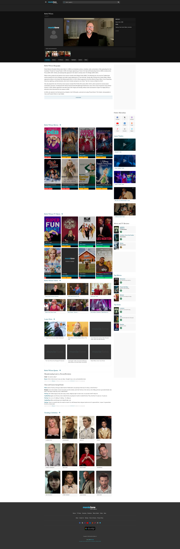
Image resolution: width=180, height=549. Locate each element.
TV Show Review (123, 229)
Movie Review (123, 236)
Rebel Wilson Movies (51, 125)
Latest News (48, 319)
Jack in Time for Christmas (50, 184)
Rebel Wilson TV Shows (52, 214)
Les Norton (99, 242)
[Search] (118, 2)
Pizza (81, 242)
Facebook (117, 119)
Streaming (84, 513)
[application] (89, 32)
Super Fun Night (48, 242)
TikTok (95, 523)
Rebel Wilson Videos (51, 280)
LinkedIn (124, 125)
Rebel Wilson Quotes (51, 370)
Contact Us (81, 517)
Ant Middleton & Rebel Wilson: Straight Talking (104, 273)
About (77, 517)
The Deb (47, 153)
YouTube (117, 125)
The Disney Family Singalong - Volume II (104, 184)
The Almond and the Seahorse (68, 184)
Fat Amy (46, 393)
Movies (74, 513)
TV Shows (79, 513)
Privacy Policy (100, 517)
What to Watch (96, 513)
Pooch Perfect (48, 273)
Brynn (45, 379)
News (105, 513)
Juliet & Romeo (100, 153)
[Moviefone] (53, 2)
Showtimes (89, 513)
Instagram (132, 119)
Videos (101, 513)
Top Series (117, 304)
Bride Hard (82, 153)
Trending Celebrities (51, 412)
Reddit (132, 125)
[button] (89, 32)
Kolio (45, 387)
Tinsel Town (64, 153)
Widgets (100, 523)
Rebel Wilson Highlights (51, 48)
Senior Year (82, 184)
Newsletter (98, 523)
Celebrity (47, 16)
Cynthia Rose (47, 395)
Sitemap (86, 517)
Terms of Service (92, 517)
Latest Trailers (118, 136)
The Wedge (64, 273)
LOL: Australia (65, 242)
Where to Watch (48, 155)
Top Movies (118, 275)
